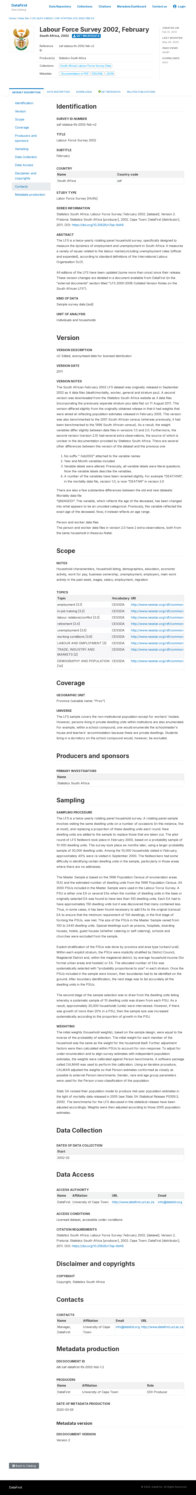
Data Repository (60, 6)
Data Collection (26, 157)
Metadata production (30, 194)
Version (20, 111)
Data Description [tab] (58, 91)
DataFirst (19, 5)
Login (181, 6)
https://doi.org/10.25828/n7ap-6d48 (98, 225)
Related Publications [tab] (141, 91)
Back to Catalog (25, 1465)
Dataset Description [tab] (26, 92)
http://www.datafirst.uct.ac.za (133, 1202)
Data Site (23, 18)
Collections (84, 6)
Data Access (24, 165)
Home (12, 18)
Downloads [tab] (84, 91)
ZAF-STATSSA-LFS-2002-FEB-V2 (74, 18)
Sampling (21, 149)
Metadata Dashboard (131, 6)
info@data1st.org (170, 1202)
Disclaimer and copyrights (25, 175)
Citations (105, 6)
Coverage (22, 127)
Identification (24, 103)
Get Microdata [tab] (111, 91)
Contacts (21, 186)
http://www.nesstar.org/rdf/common (157, 604)
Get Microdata (88, 35)
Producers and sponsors (26, 138)
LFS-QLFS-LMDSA (42, 18)
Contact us (159, 6)
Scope (19, 119)
